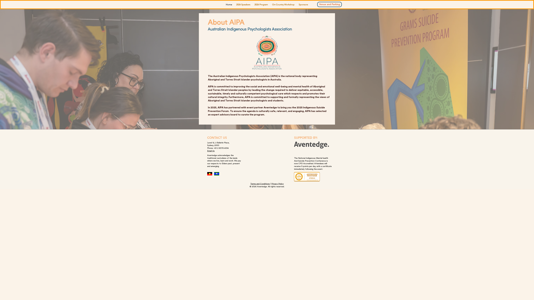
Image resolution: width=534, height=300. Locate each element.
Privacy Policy (277, 184)
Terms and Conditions (260, 184)
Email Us (211, 151)
